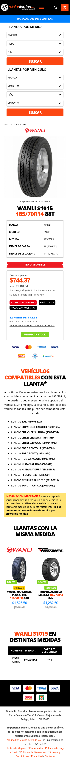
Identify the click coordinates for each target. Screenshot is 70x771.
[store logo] (18, 7)
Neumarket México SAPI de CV (24, 740)
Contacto (50, 756)
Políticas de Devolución (33, 752)
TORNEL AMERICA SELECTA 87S (50, 595)
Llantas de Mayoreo (16, 748)
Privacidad (37, 756)
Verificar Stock (35, 334)
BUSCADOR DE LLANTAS (35, 19)
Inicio (6, 124)
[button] (10, 621)
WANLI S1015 (16, 660)
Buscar (35, 61)
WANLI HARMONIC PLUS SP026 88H (19, 595)
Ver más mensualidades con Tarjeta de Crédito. (32, 325)
